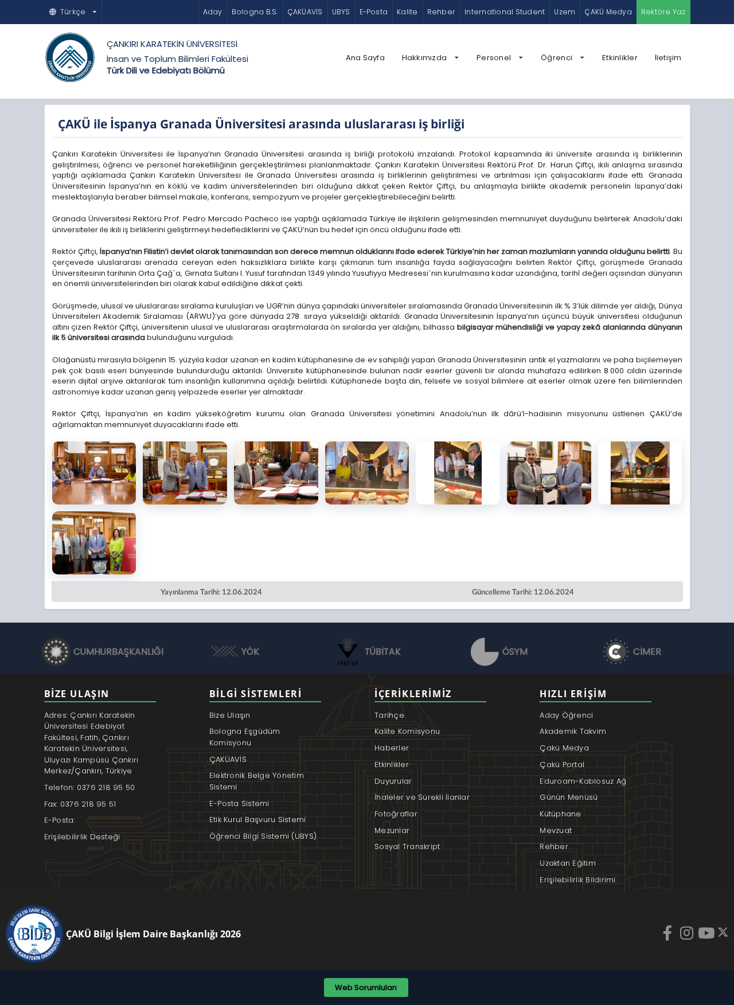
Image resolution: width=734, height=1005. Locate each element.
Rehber (441, 12)
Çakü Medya (564, 747)
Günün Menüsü (569, 797)
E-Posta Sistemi (239, 803)
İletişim (668, 57)
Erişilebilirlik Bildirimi (578, 879)
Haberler (391, 747)
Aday (212, 12)
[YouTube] (707, 932)
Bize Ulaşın (230, 715)
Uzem (564, 12)
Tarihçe (389, 715)
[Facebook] (668, 932)
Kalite (407, 12)
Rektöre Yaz (663, 12)
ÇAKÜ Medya (607, 12)
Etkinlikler (620, 57)
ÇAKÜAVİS (305, 12)
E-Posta (374, 12)
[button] (73, 12)
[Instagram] (688, 932)
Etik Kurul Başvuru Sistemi (257, 819)
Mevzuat (556, 830)
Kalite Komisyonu (407, 731)
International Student (504, 12)
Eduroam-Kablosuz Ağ (583, 781)
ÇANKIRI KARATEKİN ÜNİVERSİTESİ (172, 44)
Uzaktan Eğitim (568, 863)
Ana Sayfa (365, 57)
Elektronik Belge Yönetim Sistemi (256, 781)
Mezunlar (391, 830)
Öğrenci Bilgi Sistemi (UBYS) (263, 836)
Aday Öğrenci (566, 715)
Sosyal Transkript (407, 846)
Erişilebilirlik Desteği (82, 836)
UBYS (341, 12)
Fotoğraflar (395, 813)
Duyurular (393, 781)
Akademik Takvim (573, 731)
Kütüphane (560, 813)
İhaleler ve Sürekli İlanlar (422, 797)
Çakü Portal (562, 764)
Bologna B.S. (255, 12)
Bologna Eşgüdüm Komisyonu (244, 737)
